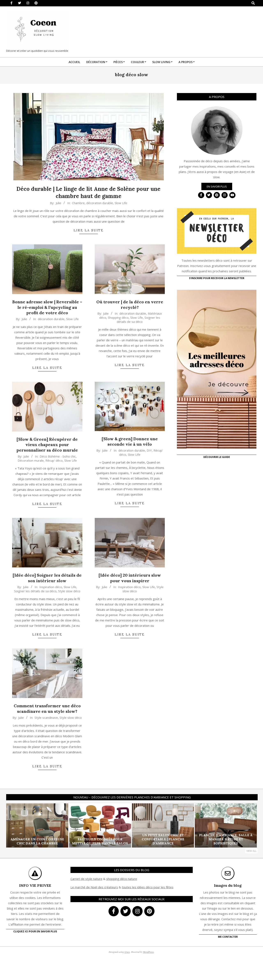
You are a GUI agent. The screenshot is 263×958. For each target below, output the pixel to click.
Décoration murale (31, 460)
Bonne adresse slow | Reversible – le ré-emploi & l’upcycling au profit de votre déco (47, 307)
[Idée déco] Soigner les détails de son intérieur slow (47, 578)
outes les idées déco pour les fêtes (148, 887)
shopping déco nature (121, 879)
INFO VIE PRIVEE (35, 885)
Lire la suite (89, 230)
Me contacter (228, 936)
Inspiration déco (50, 587)
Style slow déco (69, 591)
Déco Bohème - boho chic (58, 456)
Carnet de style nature (86, 879)
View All (251, 851)
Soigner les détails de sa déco (138, 319)
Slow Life (121, 203)
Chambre (78, 203)
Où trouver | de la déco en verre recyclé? (129, 304)
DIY (149, 450)
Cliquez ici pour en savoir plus (35, 931)
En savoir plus (217, 186)
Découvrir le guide (216, 457)
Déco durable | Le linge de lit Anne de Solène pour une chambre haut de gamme (88, 192)
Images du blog (228, 885)
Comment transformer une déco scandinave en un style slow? (47, 708)
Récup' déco (54, 460)
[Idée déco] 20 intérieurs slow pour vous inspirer (130, 578)
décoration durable (99, 203)
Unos (127, 951)
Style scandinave (46, 717)
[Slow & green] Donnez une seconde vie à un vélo (130, 441)
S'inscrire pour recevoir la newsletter (216, 278)
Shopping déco (118, 317)
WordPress (148, 951)
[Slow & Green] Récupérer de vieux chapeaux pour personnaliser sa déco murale (47, 445)
